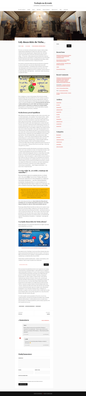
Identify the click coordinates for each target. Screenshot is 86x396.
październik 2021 (59, 121)
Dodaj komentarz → (46, 320)
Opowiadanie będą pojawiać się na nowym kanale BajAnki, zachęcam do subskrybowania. (34, 247)
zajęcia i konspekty (59, 146)
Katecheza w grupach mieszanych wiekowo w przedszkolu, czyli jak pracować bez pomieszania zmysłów (63, 56)
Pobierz (46, 264)
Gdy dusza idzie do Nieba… (31, 41)
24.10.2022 (26, 334)
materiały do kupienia (60, 139)
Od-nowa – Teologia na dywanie (61, 92)
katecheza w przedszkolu (29, 306)
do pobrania (58, 137)
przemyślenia (58, 144)
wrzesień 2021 (58, 123)
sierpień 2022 (58, 112)
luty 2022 (58, 116)
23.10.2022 (28, 46)
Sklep (61, 9)
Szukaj (57, 43)
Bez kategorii (35, 46)
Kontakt (28, 9)
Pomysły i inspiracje (46, 9)
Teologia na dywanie (43, 3)
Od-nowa (20, 314)
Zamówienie (66, 9)
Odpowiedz (46, 334)
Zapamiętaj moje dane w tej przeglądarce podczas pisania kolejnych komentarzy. (31, 381)
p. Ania (22, 46)
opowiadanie (38, 306)
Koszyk (33, 9)
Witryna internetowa (23, 375)
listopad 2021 (58, 119)
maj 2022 (58, 114)
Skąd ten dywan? (54, 9)
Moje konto (39, 9)
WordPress (40, 393)
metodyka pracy (42, 46)
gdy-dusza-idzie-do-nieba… (23, 264)
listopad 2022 (58, 107)
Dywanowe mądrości (21, 9)
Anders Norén (49, 393)
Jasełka (48, 314)
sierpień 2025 (58, 102)
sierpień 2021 (58, 126)
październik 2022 (59, 109)
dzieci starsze (21, 306)
